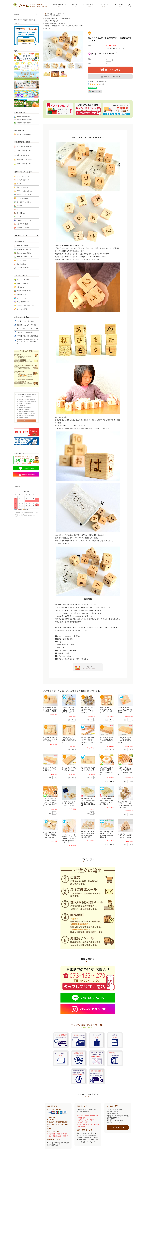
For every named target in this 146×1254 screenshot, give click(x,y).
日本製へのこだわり (23, 267)
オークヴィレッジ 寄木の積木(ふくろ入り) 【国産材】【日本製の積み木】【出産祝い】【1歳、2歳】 (69, 838)
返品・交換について (23, 302)
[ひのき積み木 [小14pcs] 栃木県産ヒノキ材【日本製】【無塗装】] (69, 730)
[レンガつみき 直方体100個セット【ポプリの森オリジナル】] (50, 759)
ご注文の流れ (21, 287)
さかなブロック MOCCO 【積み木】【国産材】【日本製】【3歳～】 (125, 835)
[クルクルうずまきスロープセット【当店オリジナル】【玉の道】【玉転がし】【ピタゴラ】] (88, 730)
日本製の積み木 (65, 18)
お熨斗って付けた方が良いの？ (26, 321)
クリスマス (20, 216)
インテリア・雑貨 (22, 224)
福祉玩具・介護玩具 (23, 227)
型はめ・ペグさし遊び (24, 194)
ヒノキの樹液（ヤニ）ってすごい (27, 328)
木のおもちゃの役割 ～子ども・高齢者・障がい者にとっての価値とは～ (27, 341)
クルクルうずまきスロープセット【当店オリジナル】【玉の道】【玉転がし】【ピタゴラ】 (88, 741)
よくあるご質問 (22, 309)
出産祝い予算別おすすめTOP (54, 26)
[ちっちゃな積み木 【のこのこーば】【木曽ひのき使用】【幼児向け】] (125, 700)
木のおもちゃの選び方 (24, 249)
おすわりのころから (23, 180)
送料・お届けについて (24, 294)
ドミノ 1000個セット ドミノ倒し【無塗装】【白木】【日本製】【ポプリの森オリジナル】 (50, 802)
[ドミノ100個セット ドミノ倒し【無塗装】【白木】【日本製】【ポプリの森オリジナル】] (107, 759)
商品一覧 (74, 5)
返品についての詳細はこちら (99, 81)
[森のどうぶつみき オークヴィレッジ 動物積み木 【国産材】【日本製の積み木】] (88, 824)
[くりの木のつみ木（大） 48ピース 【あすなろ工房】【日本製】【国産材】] (107, 791)
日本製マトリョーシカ (24, 220)
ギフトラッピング (22, 298)
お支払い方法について (24, 291)
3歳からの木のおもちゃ (24, 159)
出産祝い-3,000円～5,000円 (75, 26)
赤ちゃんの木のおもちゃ (24, 146)
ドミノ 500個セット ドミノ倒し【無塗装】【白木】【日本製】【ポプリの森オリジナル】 (125, 770)
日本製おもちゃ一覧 (51, 18)
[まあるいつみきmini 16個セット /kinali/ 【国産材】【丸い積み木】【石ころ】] (69, 700)
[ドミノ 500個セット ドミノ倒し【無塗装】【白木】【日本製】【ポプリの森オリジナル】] (125, 759)
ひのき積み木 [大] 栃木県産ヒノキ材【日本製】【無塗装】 (50, 739)
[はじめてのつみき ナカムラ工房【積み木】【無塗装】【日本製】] (69, 793)
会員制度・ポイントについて (26, 305)
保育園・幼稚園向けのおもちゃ (54, 23)
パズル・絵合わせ (22, 198)
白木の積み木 (55, 16)
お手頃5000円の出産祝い (25, 119)
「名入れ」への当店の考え (25, 332)
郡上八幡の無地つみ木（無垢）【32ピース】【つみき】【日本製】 (88, 768)
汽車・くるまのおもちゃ (24, 191)
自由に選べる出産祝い (24, 123)
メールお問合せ (116, 1127)
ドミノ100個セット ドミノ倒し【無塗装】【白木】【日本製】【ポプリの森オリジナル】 (106, 770)
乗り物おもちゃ (22, 213)
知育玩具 (19, 205)
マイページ (104, 5)
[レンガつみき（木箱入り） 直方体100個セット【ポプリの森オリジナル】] (107, 730)
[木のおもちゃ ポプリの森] (21, 5)
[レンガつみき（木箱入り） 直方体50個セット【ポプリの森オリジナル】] (125, 730)
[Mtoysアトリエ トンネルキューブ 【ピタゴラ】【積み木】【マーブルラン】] (125, 793)
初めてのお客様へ (22, 283)
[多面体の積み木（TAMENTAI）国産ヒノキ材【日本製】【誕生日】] (107, 700)
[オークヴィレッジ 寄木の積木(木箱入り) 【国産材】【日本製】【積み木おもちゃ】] (50, 824)
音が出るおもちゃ (22, 187)
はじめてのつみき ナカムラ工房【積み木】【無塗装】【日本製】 (69, 803)
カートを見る (119, 5)
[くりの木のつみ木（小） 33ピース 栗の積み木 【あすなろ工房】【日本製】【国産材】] (88, 791)
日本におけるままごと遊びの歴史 (27, 336)
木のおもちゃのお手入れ (24, 256)
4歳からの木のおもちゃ (24, 164)
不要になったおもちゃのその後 (26, 325)
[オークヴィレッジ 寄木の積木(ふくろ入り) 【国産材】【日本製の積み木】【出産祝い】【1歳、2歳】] (69, 826)
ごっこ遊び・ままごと (24, 202)
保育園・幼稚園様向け (24, 134)
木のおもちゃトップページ (55, 14)
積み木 (46, 16)
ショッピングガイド (89, 5)
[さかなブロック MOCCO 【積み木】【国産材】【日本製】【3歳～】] (125, 825)
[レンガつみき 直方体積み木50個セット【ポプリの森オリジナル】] (69, 759)
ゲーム (19, 209)
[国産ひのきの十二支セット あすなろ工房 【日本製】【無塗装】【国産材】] (107, 824)
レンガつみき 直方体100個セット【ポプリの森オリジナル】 (49, 768)
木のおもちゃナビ (22, 245)
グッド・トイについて (24, 260)
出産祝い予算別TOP (23, 116)
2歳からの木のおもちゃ (52, 21)
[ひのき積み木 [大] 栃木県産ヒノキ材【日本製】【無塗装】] (50, 730)
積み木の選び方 (22, 264)
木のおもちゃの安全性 (24, 253)
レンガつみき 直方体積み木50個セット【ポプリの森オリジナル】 (69, 768)
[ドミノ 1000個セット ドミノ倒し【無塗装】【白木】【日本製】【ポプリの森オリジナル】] (50, 791)
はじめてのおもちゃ (23, 176)
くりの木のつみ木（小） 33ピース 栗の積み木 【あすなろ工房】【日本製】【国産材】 (88, 802)
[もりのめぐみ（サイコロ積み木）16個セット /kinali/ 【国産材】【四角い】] (88, 700)
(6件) (103, 84)
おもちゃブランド (20, 235)
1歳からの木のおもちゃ (24, 151)
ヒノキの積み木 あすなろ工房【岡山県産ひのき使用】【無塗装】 (50, 709)
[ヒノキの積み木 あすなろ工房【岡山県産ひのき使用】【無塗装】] (50, 700)
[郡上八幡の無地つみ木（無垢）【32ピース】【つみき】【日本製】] (88, 759)
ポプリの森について (59, 5)
